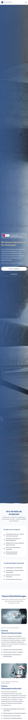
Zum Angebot (14, 274)
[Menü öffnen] (26, 2)
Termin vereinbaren (14, 268)
